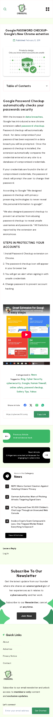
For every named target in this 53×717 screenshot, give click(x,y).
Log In (6, 553)
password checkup (32, 125)
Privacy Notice (10, 656)
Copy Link (41, 414)
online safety (16, 387)
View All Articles (16, 535)
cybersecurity (13, 383)
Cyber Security (34, 379)
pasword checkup (33, 387)
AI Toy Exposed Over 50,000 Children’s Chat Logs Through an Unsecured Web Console (29, 510)
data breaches (34, 116)
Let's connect (9, 704)
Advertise (7, 649)
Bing (23, 379)
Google (26, 383)
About (6, 642)
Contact (7, 663)
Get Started (40, 711)
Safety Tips (23, 391)
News (34, 374)
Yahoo (33, 391)
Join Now (26, 615)
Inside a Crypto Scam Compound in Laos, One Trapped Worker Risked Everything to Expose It (28, 524)
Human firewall (38, 383)
